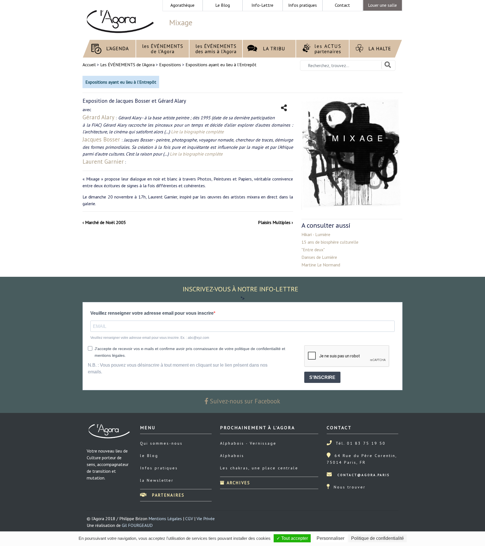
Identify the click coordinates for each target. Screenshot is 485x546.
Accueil (90, 64)
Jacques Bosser (101, 139)
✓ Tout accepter (292, 538)
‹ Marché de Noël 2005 (104, 222)
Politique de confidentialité (377, 538)
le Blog (149, 455)
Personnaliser (330, 538)
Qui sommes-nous (161, 443)
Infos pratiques (159, 467)
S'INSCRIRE (322, 377)
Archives (237, 482)
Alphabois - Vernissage (248, 443)
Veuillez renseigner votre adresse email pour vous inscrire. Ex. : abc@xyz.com (149, 338)
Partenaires (167, 495)
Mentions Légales (165, 518)
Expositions (170, 64)
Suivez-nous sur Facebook (244, 401)
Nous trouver (350, 487)
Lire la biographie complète (197, 131)
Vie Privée (205, 518)
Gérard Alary (99, 117)
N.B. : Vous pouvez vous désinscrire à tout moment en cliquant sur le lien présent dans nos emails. (177, 368)
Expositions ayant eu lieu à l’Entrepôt (221, 64)
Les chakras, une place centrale (259, 467)
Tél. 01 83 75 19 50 (361, 443)
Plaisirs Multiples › (275, 222)
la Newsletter (157, 480)
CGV (189, 518)
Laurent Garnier (103, 161)
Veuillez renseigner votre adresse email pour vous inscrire (152, 313)
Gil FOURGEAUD (137, 525)
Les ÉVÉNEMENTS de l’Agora (127, 64)
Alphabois (232, 455)
